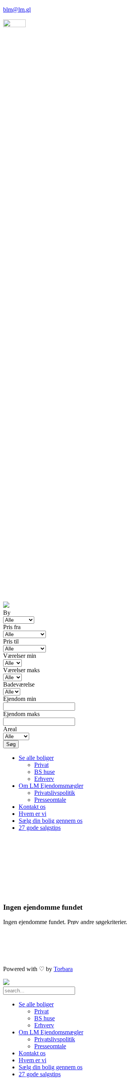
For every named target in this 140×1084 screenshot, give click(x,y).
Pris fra (12, 627)
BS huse (44, 771)
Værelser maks (21, 670)
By (6, 612)
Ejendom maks (21, 714)
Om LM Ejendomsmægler (51, 785)
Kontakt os (32, 806)
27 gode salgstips (40, 827)
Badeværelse (19, 684)
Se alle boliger (36, 757)
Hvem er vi (32, 813)
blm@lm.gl (17, 9)
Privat (41, 764)
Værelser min (19, 655)
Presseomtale (50, 799)
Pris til (11, 641)
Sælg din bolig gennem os (50, 820)
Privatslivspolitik (54, 792)
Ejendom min (19, 698)
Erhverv (44, 778)
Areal (10, 729)
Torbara (63, 969)
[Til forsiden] (6, 983)
